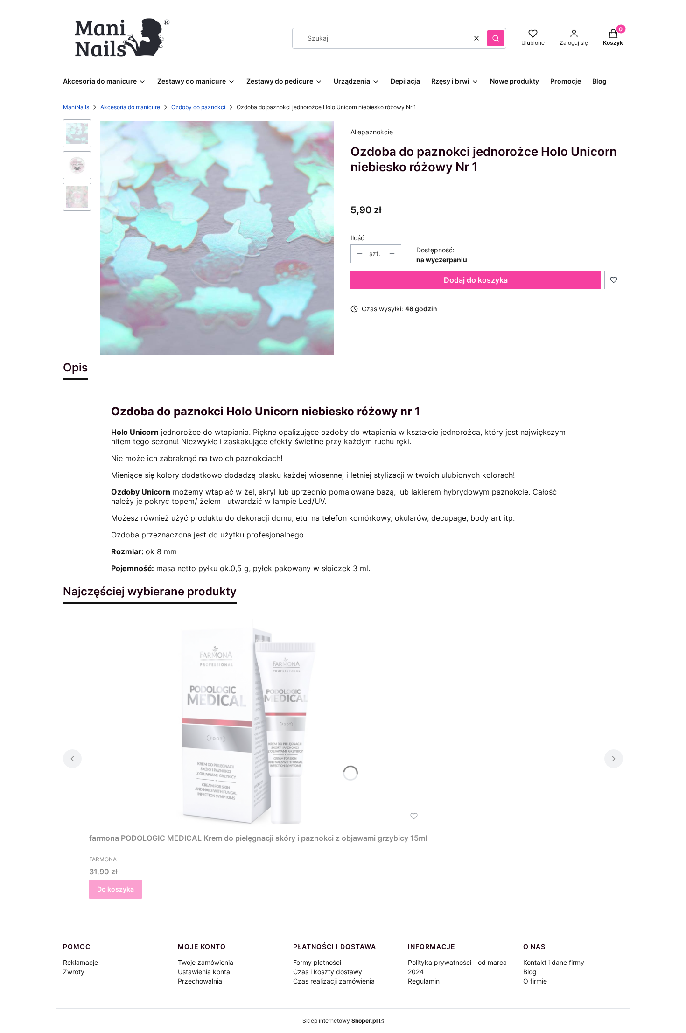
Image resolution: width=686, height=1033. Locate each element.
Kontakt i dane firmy (553, 962)
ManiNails (76, 107)
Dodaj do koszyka (476, 280)
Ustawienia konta (204, 972)
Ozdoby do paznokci (198, 107)
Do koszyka (115, 889)
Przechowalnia (200, 981)
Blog (530, 972)
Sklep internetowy (340, 1020)
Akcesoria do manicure (130, 107)
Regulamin (424, 981)
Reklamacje (80, 962)
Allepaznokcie (371, 132)
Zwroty (73, 972)
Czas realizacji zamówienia (334, 981)
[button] (495, 38)
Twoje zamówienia (205, 962)
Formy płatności (317, 962)
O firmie (535, 981)
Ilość (357, 238)
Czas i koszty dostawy (327, 972)
